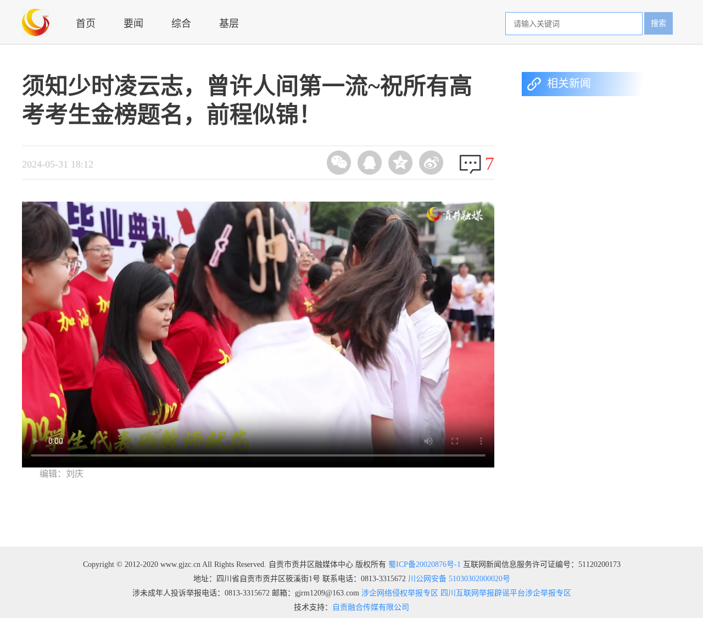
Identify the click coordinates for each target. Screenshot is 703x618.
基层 (229, 23)
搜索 (658, 23)
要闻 (133, 23)
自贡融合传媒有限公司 (370, 607)
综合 (181, 23)
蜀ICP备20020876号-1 (424, 564)
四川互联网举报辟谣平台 (481, 593)
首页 (86, 23)
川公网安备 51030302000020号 (459, 579)
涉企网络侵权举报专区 (398, 593)
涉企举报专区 (548, 593)
